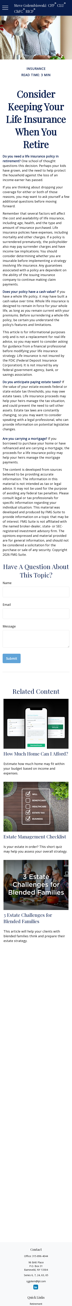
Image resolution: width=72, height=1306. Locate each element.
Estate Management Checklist (34, 836)
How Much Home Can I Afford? (35, 753)
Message (9, 626)
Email (7, 604)
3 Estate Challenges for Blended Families (27, 918)
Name (7, 583)
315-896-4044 (40, 1256)
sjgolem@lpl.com (36, 1281)
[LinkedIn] (35, 1287)
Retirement (36, 1303)
